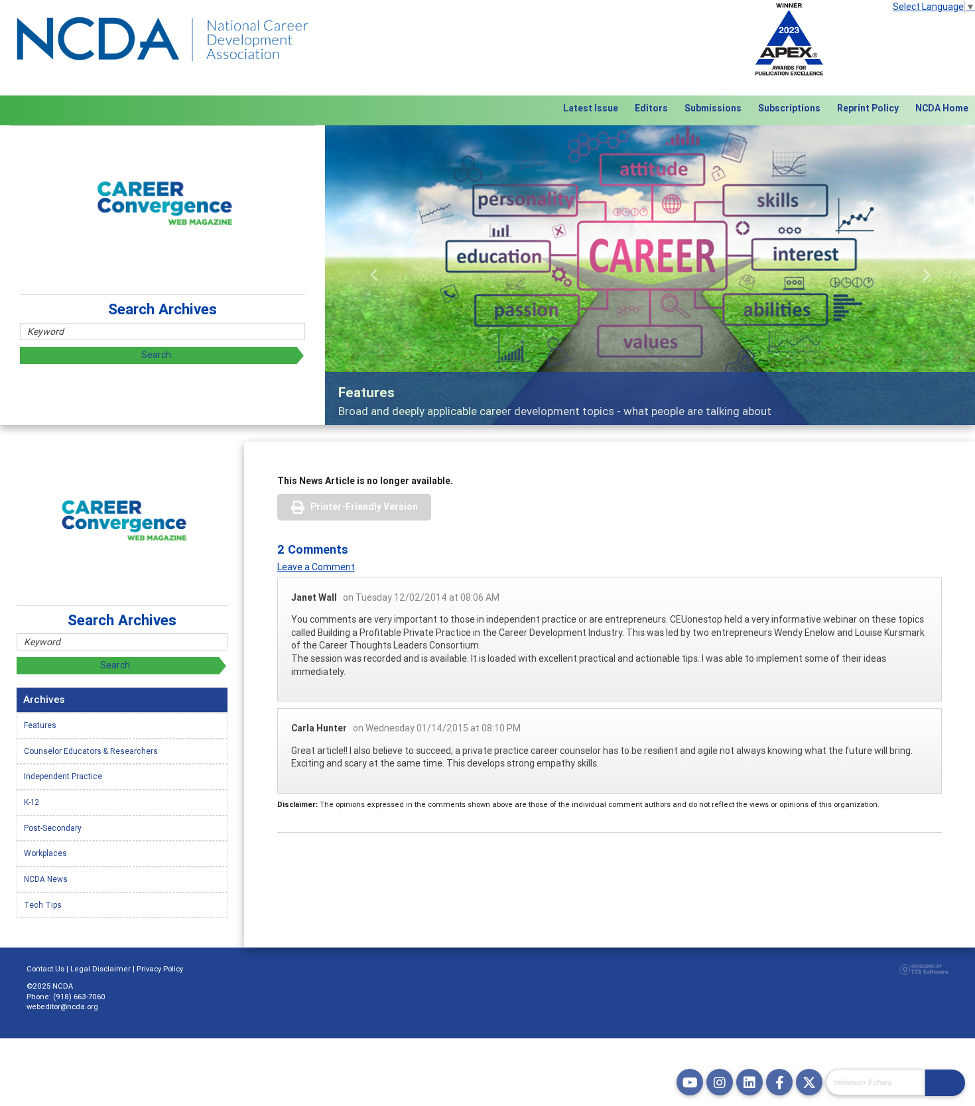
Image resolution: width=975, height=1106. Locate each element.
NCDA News (46, 879)
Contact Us (45, 968)
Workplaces (45, 853)
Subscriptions (789, 108)
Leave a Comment (316, 567)
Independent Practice (63, 776)
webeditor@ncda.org (62, 1006)
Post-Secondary (53, 828)
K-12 (31, 802)
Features (40, 725)
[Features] (650, 275)
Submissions (713, 108)
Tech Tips (43, 905)
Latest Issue (590, 108)
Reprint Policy (868, 108)
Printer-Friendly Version (364, 507)
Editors (651, 108)
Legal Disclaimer (100, 968)
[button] (373, 275)
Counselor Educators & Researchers (91, 751)
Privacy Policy (160, 968)
